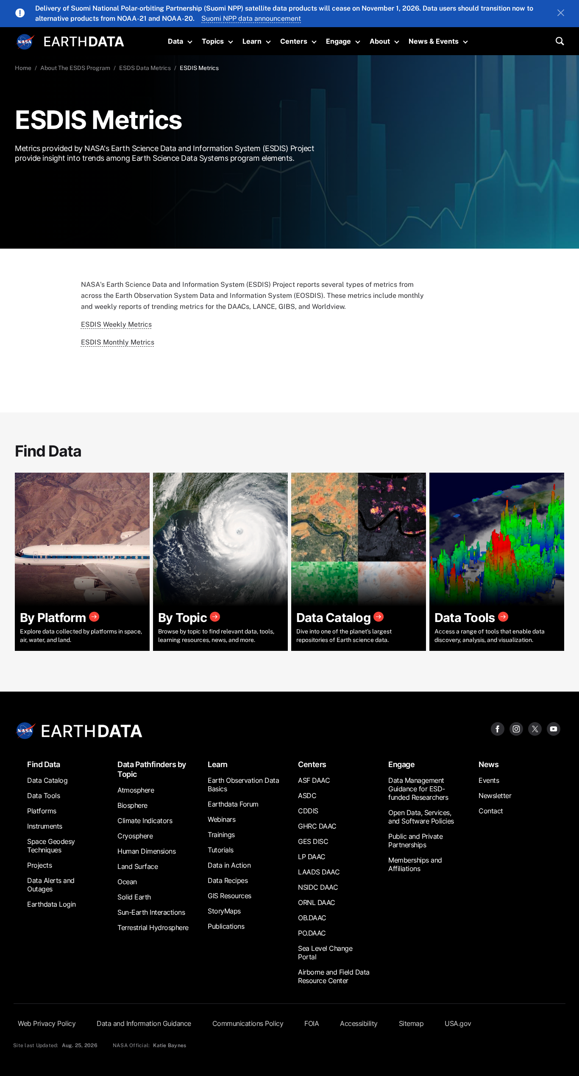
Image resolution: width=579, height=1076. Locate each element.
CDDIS (308, 811)
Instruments (44, 826)
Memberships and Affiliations (415, 864)
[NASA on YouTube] (553, 728)
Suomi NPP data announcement (251, 18)
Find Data (43, 764)
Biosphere (132, 805)
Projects (39, 865)
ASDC (307, 795)
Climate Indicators (144, 820)
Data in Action (229, 865)
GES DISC (313, 841)
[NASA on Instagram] (516, 728)
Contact (491, 811)
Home (23, 67)
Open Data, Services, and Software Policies (421, 816)
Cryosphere (135, 836)
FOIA (311, 1023)
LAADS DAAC (319, 872)
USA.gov (458, 1023)
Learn (252, 41)
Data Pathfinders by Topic (151, 769)
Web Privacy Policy (46, 1023)
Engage (338, 41)
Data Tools (43, 795)
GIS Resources (229, 895)
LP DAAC (312, 856)
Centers (293, 41)
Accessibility (359, 1023)
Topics (213, 41)
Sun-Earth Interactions (151, 912)
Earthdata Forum (233, 804)
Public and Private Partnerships (415, 840)
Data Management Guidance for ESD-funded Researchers (418, 788)
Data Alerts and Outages (51, 884)
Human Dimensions (146, 851)
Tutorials (221, 850)
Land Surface (137, 866)
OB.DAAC (312, 917)
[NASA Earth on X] (535, 728)
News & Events (434, 41)
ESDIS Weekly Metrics (116, 324)
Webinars (221, 819)
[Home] (84, 40)
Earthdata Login (51, 904)
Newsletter (495, 795)
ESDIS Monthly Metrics (117, 342)
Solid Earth (134, 897)
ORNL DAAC (316, 902)
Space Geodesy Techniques (51, 845)
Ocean (127, 881)
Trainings (221, 834)
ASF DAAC (314, 780)
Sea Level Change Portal (325, 952)
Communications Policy (248, 1023)
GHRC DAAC (317, 826)
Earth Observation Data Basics (243, 784)
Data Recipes (228, 880)
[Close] (560, 14)
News (488, 764)
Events (489, 780)
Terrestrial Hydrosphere (153, 927)
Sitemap (411, 1023)
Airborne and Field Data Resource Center (334, 976)
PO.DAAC (312, 933)
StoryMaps (224, 911)
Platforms (41, 811)
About (380, 41)
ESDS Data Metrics (145, 67)
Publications (226, 926)
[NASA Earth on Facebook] (497, 728)
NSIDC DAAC (318, 887)
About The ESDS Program (75, 67)
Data (175, 41)
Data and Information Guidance (144, 1023)
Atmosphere (135, 790)
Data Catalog (47, 780)
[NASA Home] (25, 42)
